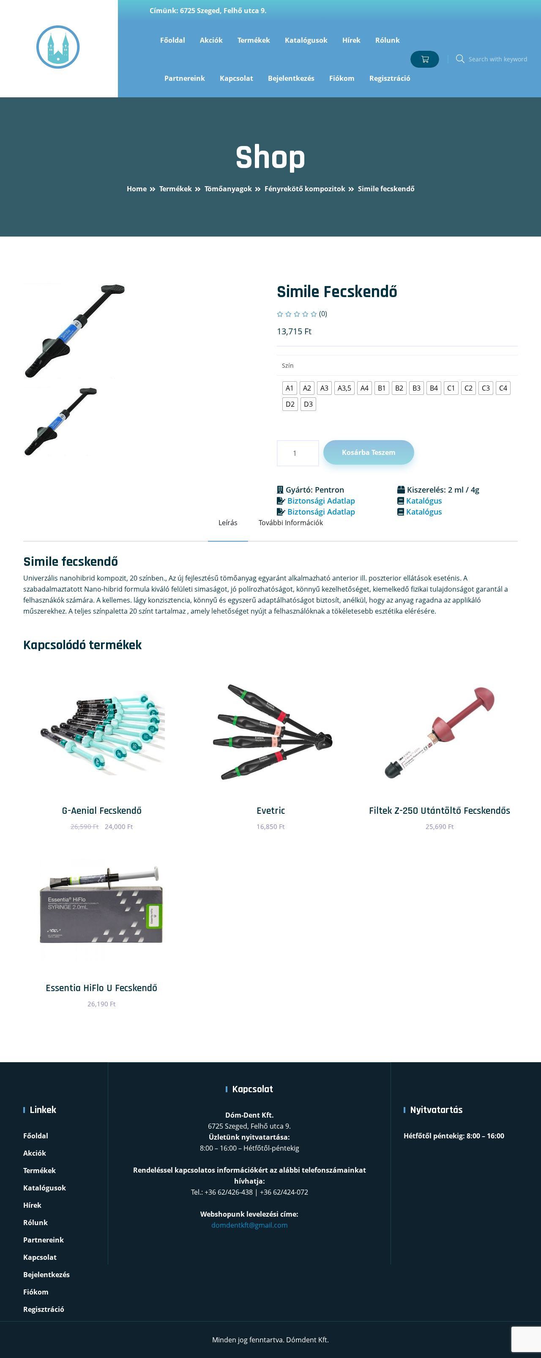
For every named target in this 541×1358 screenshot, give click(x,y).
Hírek (351, 40)
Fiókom (342, 78)
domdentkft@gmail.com (249, 1225)
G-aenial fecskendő (102, 810)
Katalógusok (306, 40)
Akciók (211, 40)
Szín (288, 365)
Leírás (228, 522)
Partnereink (184, 78)
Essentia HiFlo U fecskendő (101, 988)
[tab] (60, 421)
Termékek (254, 40)
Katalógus (424, 501)
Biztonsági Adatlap (321, 501)
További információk (291, 522)
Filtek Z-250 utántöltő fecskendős (439, 810)
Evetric (271, 810)
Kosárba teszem (369, 452)
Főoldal (172, 40)
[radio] (290, 388)
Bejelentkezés (291, 78)
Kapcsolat (236, 78)
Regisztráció (389, 78)
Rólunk (387, 40)
